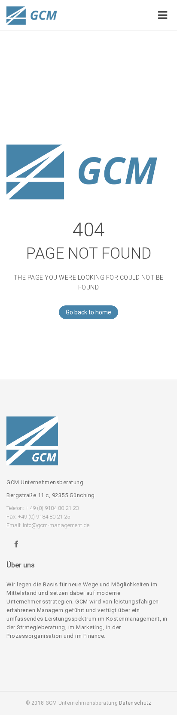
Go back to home (88, 312)
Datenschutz (135, 703)
